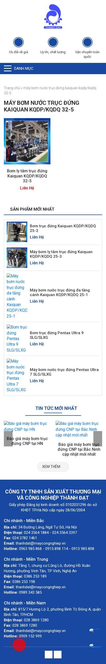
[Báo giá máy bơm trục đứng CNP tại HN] (27, 426)
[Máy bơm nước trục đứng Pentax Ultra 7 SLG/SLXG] (17, 375)
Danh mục (23, 68)
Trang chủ (12, 88)
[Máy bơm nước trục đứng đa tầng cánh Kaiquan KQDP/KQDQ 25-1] (17, 296)
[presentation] (8, 438)
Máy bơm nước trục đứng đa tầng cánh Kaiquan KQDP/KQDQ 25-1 (60, 292)
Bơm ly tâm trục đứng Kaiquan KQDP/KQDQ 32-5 (27, 175)
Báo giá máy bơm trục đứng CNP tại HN (27, 441)
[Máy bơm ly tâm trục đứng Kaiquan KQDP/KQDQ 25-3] (17, 257)
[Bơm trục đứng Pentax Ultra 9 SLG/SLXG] (17, 338)
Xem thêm (51, 467)
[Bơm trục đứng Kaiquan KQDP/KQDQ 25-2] (17, 231)
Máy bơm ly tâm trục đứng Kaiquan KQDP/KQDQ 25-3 (61, 254)
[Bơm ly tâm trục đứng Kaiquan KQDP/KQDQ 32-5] (27, 141)
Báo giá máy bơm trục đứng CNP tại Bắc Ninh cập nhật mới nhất (79, 449)
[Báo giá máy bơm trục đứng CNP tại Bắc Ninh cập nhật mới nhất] (79, 429)
